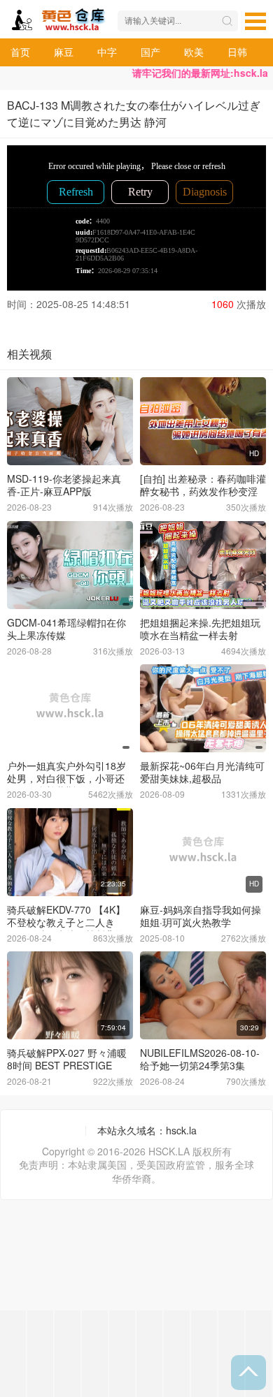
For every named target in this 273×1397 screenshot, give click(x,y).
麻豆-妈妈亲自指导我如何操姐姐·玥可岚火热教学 (200, 915)
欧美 (194, 52)
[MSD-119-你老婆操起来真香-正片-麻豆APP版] (70, 421)
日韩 (237, 52)
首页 (20, 52)
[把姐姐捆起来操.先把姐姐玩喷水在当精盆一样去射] (203, 565)
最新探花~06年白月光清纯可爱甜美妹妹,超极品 (202, 772)
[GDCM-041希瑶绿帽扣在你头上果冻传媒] (70, 565)
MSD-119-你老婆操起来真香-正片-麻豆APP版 (64, 484)
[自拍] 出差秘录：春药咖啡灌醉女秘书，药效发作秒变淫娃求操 (203, 491)
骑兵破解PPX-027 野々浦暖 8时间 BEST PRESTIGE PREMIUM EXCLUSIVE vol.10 (67, 1071)
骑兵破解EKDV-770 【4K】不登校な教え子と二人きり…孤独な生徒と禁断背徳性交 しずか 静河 (66, 928)
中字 (107, 52)
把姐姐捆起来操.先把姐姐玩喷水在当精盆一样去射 (200, 628)
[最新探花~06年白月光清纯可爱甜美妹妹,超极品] (203, 708)
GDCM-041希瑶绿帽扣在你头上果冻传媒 (66, 628)
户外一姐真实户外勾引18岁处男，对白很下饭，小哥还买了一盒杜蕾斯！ (66, 778)
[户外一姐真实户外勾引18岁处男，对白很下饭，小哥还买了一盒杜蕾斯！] (70, 708)
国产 (150, 52)
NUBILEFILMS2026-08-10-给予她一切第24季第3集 (200, 1059)
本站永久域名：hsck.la (147, 1130)
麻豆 (64, 52)
